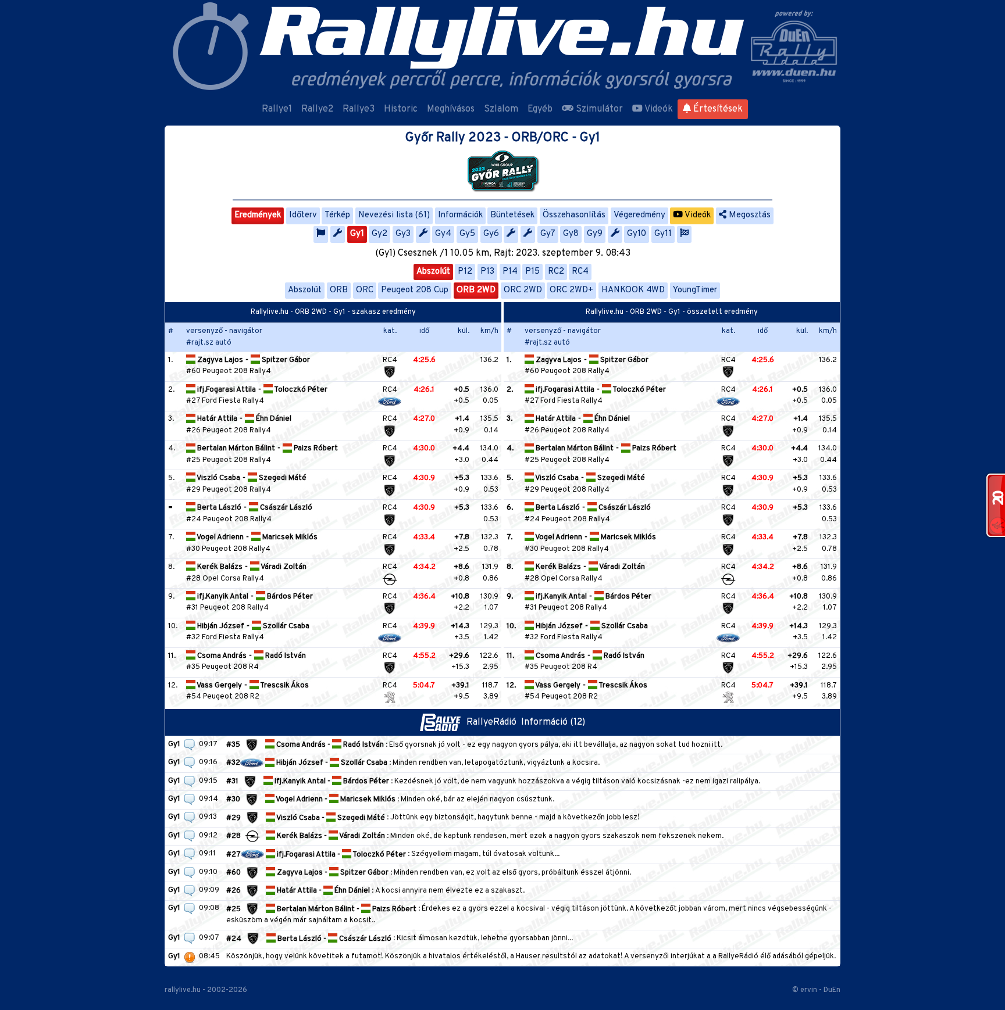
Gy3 (403, 233)
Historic (401, 109)
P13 (487, 271)
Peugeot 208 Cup (414, 290)
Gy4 (443, 233)
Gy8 (571, 233)
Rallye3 (359, 109)
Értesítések (717, 109)
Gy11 (663, 233)
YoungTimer (695, 290)
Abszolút (433, 271)
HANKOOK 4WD (633, 290)
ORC (364, 290)
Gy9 (595, 233)
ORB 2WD (476, 290)
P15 (532, 271)
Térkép (337, 215)
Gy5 (467, 233)
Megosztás (748, 215)
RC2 (556, 271)
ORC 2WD (523, 290)
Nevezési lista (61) (394, 215)
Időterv (303, 215)
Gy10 (636, 233)
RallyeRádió (493, 722)
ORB (339, 290)
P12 (465, 271)
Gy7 (547, 233)
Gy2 (379, 233)
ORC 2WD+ (571, 290)
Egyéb (540, 109)
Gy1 (357, 233)
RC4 (580, 271)
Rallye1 (277, 109)
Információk (460, 215)
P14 (510, 271)
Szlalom (501, 109)
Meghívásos (451, 109)
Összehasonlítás (574, 215)
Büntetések (512, 215)
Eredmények (257, 215)
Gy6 (491, 233)
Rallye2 (317, 109)
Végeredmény (639, 215)
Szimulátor (598, 109)
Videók (658, 109)
